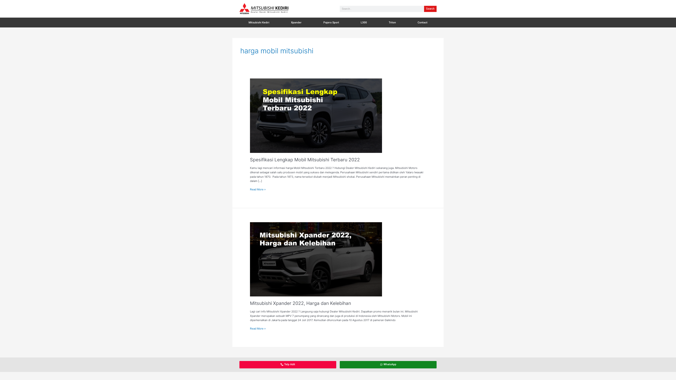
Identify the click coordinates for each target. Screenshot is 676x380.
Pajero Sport (331, 22)
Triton (392, 22)
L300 (364, 22)
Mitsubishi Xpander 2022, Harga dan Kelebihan (300, 303)
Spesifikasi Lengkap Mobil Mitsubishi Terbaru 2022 (305, 159)
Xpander (296, 22)
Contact (422, 22)
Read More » (258, 189)
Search (430, 8)
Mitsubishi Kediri (259, 22)
